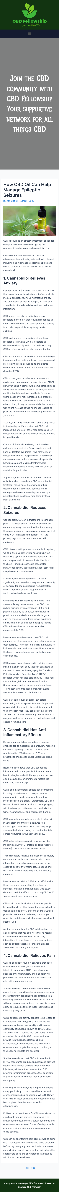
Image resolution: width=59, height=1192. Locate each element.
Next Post (30, 1168)
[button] (29, 34)
